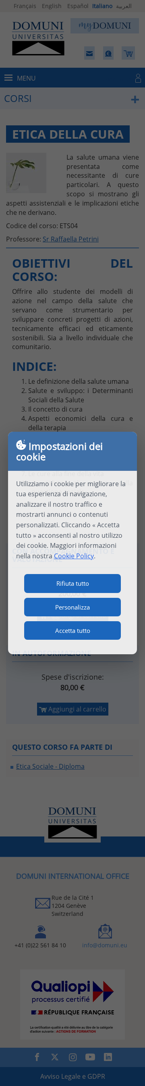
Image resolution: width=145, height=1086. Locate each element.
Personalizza (72, 607)
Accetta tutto (72, 630)
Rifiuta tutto (72, 583)
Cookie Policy (74, 555)
